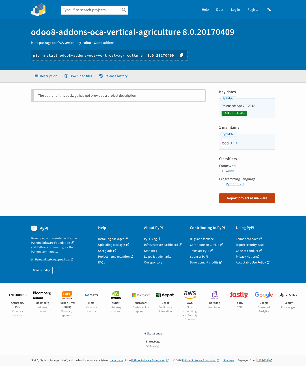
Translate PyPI (199, 250)
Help (205, 9)
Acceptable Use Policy (251, 262)
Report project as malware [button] (247, 198)
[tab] (46, 76)
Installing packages (111, 239)
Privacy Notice (246, 256)
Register (254, 9)
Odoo (230, 170)
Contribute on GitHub (204, 244)
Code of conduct (247, 250)
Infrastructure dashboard (161, 244)
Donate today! (42, 270)
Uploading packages (111, 244)
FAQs (101, 262)
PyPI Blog (150, 239)
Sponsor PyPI (199, 256)
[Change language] (269, 9)
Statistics (150, 250)
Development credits (204, 262)
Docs (220, 9)
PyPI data (227, 98)
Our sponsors (153, 262)
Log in (235, 9)
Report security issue (250, 244)
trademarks (116, 360)
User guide (105, 250)
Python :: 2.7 (235, 184)
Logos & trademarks (157, 256)
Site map (228, 360)
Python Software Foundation (50, 242)
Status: (52, 259)
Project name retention (114, 256)
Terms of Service (247, 239)
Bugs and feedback (202, 239)
